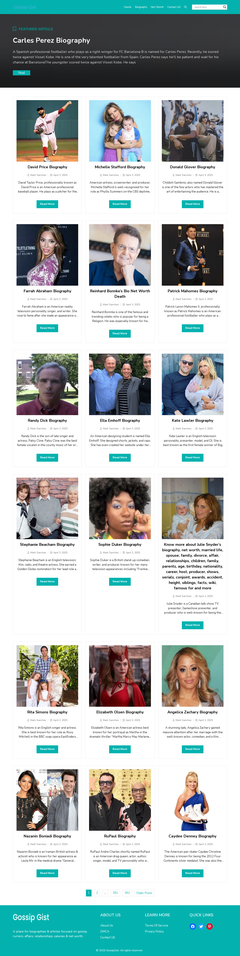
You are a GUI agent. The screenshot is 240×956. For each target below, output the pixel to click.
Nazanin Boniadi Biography (47, 836)
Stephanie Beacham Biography (47, 544)
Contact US (174, 7)
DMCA (104, 931)
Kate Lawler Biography (192, 420)
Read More (47, 204)
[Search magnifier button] (224, 7)
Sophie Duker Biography (119, 544)
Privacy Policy (154, 931)
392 (127, 893)
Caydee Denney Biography (192, 836)
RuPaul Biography (120, 836)
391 (115, 893)
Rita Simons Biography (47, 712)
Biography (141, 7)
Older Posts (144, 893)
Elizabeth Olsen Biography (120, 712)
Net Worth (157, 7)
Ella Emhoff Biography (120, 420)
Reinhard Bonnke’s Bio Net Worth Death (120, 293)
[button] (185, 7)
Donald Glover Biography (192, 167)
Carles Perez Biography (51, 40)
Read (21, 73)
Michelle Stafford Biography (120, 167)
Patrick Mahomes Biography (193, 291)
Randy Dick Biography (47, 420)
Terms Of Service (156, 926)
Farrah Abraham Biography (47, 291)
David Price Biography (47, 167)
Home (127, 7)
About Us (106, 926)
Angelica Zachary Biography (192, 712)
